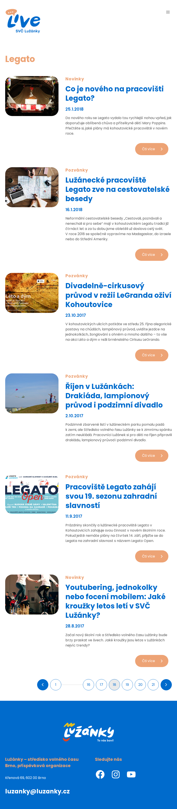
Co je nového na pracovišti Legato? (114, 93)
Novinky (74, 79)
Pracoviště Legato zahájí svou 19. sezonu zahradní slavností (111, 496)
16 (88, 684)
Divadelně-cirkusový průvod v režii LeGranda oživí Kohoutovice (118, 295)
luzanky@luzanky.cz (37, 791)
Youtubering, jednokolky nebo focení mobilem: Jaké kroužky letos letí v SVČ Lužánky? (115, 601)
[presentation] (31, 96)
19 (127, 684)
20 (140, 684)
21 (153, 684)
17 (101, 684)
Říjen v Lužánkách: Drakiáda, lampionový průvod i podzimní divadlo (114, 395)
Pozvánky (76, 170)
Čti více (155, 150)
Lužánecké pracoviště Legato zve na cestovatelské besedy (117, 189)
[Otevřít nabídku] (168, 12)
